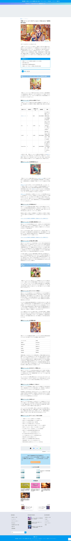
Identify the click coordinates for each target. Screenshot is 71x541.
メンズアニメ (48, 451)
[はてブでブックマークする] (37, 448)
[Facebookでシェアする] (34, 448)
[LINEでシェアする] (40, 448)
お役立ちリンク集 (29, 1)
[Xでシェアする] (30, 448)
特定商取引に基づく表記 (36, 1)
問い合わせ (49, 1)
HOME (36, 536)
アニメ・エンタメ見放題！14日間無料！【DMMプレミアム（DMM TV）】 (34, 218)
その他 (46, 519)
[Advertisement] (35, 11)
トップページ (54, 1)
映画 (46, 524)
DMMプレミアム (40, 178)
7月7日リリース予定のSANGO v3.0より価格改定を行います (35, 3)
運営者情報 (23, 1)
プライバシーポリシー (43, 1)
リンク (35, 458)
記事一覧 (58, 1)
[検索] (25, 532)
